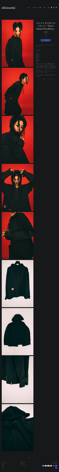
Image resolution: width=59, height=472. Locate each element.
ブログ (44, 7)
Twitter (23, 463)
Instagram (24, 465)
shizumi (55, 462)
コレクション (35, 7)
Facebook (24, 462)
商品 (40, 7)
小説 (49, 7)
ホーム (29, 7)
